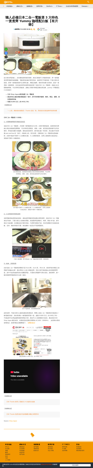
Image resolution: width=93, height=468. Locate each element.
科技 (6, 456)
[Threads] (6, 57)
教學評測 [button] (39, 6)
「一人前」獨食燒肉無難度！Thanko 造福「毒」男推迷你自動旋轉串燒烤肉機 (32, 110)
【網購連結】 (31, 323)
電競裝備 (36, 448)
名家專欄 (64, 450)
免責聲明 (78, 448)
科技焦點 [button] (9, 6)
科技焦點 (8, 444)
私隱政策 (78, 447)
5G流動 (7, 448)
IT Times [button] (58, 6)
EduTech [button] (49, 6)
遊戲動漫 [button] (29, 6)
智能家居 (7, 454)
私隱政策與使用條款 (46, 464)
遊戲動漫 (37, 444)
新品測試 (50, 448)
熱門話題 (22, 454)
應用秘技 (50, 447)
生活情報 (22, 448)
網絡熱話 (22, 447)
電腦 (6, 450)
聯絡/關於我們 (80, 450)
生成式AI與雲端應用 (72, 6)
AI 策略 (64, 448)
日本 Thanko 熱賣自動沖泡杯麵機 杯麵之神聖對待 (23, 414)
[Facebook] (6, 53)
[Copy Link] (6, 60)
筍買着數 (22, 450)
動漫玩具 (36, 450)
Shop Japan (13, 421)
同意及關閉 (75, 465)
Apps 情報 (51, 450)
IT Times (66, 444)
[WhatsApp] (6, 49)
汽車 (6, 458)
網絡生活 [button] (19, 6)
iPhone (7, 447)
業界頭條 (64, 447)
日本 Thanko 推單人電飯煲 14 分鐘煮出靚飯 (21, 401)
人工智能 (7, 460)
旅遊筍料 (22, 452)
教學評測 (51, 444)
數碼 (6, 452)
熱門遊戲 (36, 447)
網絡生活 (22, 444)
